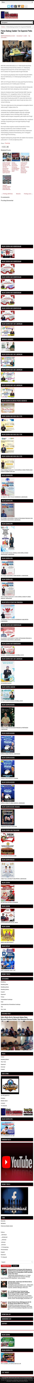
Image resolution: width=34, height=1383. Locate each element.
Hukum (3, 1232)
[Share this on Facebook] (5, 143)
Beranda (18, 193)
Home (3, 27)
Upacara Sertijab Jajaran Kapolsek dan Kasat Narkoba (7, 187)
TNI (2, 1007)
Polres (2, 997)
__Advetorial (4, 1237)
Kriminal (3, 1067)
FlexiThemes (9, 1379)
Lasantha (25, 1379)
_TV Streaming (4, 1247)
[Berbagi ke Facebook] (8, 147)
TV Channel (4, 1105)
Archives (15, 1265)
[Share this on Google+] (9, 143)
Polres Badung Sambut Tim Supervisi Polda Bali (16, 32)
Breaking (3, 982)
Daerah (3, 992)
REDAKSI (3, 1223)
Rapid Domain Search (22, 1381)
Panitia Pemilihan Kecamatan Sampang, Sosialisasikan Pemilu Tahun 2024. (15, 167)
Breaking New (4, 984)
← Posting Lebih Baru (7, 193)
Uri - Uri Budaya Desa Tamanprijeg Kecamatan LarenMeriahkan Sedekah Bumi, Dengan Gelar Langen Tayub (19, 1293)
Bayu (31, 1377)
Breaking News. (5, 989)
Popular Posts (6, 1265)
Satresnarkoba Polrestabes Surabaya (10, 1004)
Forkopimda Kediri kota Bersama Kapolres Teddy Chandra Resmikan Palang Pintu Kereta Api (25, 167)
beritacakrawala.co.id (16, 1377)
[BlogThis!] (4, 147)
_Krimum (3, 1242)
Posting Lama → (28, 193)
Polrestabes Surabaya (6, 999)
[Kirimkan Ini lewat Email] (3, 147)
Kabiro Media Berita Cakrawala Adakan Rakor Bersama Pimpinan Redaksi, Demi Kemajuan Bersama (16, 1018)
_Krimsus (3, 1244)
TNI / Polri (3, 1009)
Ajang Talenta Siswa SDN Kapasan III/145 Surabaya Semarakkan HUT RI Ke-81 (19, 1302)
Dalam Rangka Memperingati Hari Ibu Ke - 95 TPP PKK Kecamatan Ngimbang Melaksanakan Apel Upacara (6, 167)
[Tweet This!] (7, 143)
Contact (3, 1103)
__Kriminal (3, 1239)
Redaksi (3, 1098)
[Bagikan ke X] (6, 147)
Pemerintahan (4, 1249)
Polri (2, 1002)
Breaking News (5, 987)
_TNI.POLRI (4, 1234)
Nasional (3, 994)
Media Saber (4, 1100)
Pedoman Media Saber (7, 1226)
